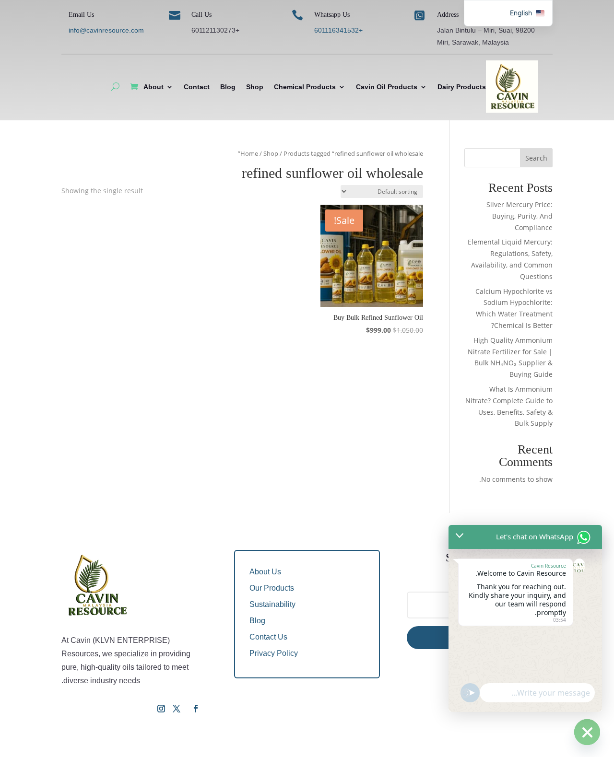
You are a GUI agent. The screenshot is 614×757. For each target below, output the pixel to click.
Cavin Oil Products (386, 87)
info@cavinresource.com (106, 30)
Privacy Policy (273, 653)
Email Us (81, 14)
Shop (254, 87)
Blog (228, 87)
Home (249, 153)
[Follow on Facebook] (195, 708)
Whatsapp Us (332, 14)
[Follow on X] (176, 708)
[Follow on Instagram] (161, 708)
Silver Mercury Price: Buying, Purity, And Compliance (519, 216)
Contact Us (268, 637)
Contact (197, 87)
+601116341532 (338, 30)
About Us (265, 572)
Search (536, 158)
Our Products (271, 588)
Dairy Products (461, 87)
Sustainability (272, 604)
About (153, 87)
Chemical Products (305, 87)
